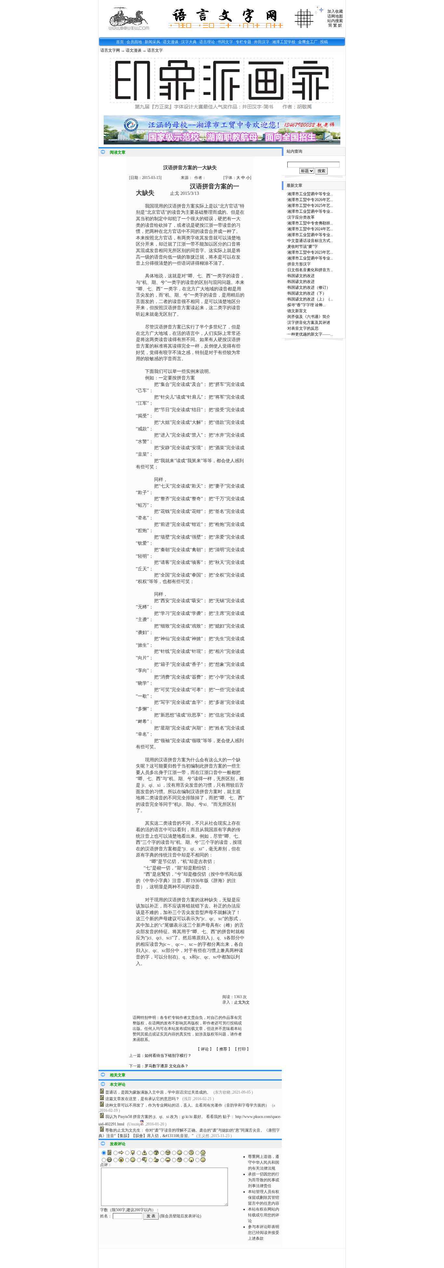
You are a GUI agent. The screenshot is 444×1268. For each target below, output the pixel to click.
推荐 (223, 1049)
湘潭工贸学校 (283, 42)
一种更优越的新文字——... (310, 334)
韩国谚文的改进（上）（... (310, 299)
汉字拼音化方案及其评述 (308, 322)
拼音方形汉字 (299, 264)
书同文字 (225, 42)
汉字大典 (189, 42)
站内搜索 (335, 21)
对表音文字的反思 (303, 328)
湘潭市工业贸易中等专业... (310, 194)
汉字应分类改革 (301, 217)
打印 (242, 1049)
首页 (120, 42)
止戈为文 (242, 1002)
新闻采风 (152, 42)
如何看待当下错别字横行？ (168, 1055)
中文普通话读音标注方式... (310, 240)
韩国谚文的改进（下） (306, 293)
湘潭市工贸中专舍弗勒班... (310, 223)
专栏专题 (243, 42)
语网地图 (335, 16)
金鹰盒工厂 (308, 42)
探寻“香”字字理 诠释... (306, 305)
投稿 (324, 42)
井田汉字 (261, 42)
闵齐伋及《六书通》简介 (308, 316)
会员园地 (134, 42)
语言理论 (207, 42)
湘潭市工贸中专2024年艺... (310, 229)
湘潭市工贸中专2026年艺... (310, 199)
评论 (205, 1049)
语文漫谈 (170, 42)
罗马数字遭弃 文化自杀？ (167, 1066)
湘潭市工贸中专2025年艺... (310, 205)
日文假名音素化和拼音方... (310, 270)
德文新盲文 (297, 311)
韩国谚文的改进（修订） (308, 287)
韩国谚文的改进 (301, 275)
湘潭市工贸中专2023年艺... (310, 252)
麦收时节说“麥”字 (302, 246)
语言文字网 (110, 50)
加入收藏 (335, 11)
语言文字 (155, 50)
